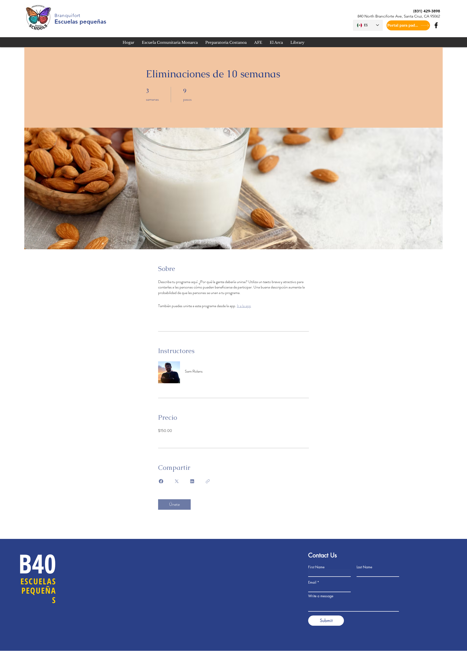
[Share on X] (177, 481)
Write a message (320, 596)
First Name (316, 567)
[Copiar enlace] (208, 481)
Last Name (364, 567)
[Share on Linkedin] (192, 481)
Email (312, 582)
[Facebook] (436, 25)
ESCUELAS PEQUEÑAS (38, 591)
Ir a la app (244, 306)
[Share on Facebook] (161, 481)
